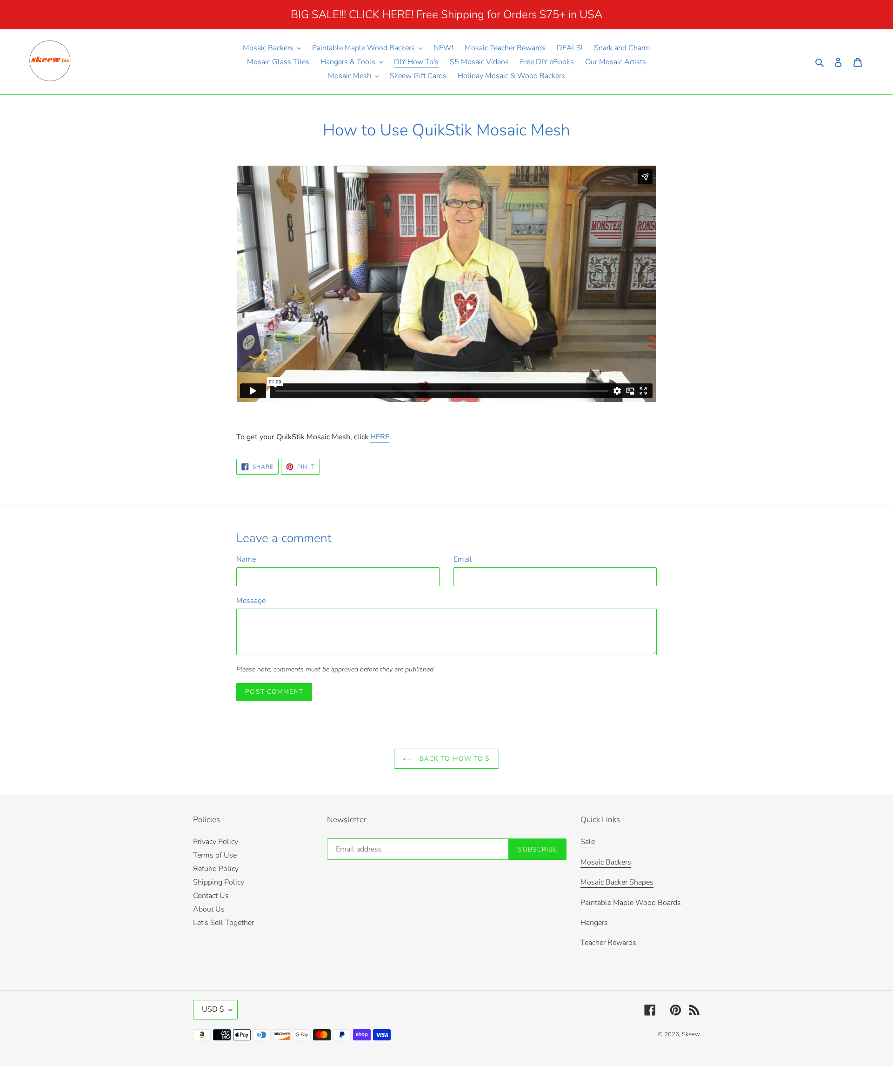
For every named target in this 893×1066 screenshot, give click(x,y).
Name (246, 559)
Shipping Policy (218, 882)
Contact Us (211, 896)
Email (462, 559)
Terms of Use (215, 855)
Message (251, 601)
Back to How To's (453, 758)
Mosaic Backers (605, 862)
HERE (379, 437)
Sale (587, 842)
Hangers (594, 923)
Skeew (691, 1034)
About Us (209, 909)
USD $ (213, 1009)
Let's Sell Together (223, 923)
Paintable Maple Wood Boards (630, 903)
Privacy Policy (215, 842)
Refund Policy (216, 869)
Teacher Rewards (608, 943)
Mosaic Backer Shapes (616, 882)
